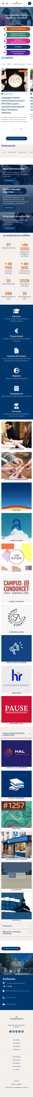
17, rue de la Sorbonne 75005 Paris (15, 983)
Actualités (16, 1040)
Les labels (16, 1069)
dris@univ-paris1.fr (11, 1004)
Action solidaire (12, 152)
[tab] (16, 734)
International (16, 1057)
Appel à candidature (19, 64)
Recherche (16, 1049)
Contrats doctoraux (16, 356)
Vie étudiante (16, 1060)
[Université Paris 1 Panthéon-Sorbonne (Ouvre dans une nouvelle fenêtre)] (16, 3)
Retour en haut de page (10, 948)
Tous (3, 64)
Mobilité (16, 376)
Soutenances (16, 394)
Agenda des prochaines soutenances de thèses (16, 396)
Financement (16, 336)
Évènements (16, 1043)
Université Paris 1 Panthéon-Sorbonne (16, 1026)
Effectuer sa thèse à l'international (16, 378)
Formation (16, 1046)
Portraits (16, 411)
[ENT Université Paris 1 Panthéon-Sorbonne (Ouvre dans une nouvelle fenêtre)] (7, 3)
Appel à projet (22, 152)
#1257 (9, 64)
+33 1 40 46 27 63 (10, 997)
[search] (3, 3)
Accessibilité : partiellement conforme (16, 1087)
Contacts (16, 1081)
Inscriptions (16, 1063)
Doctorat (16, 316)
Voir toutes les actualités (16, 138)
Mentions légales (16, 1084)
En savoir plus (9, 180)
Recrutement (16, 1066)
